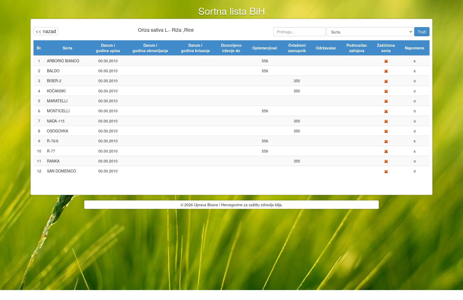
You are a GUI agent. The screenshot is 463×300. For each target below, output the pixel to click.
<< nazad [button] (46, 30)
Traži (422, 31)
